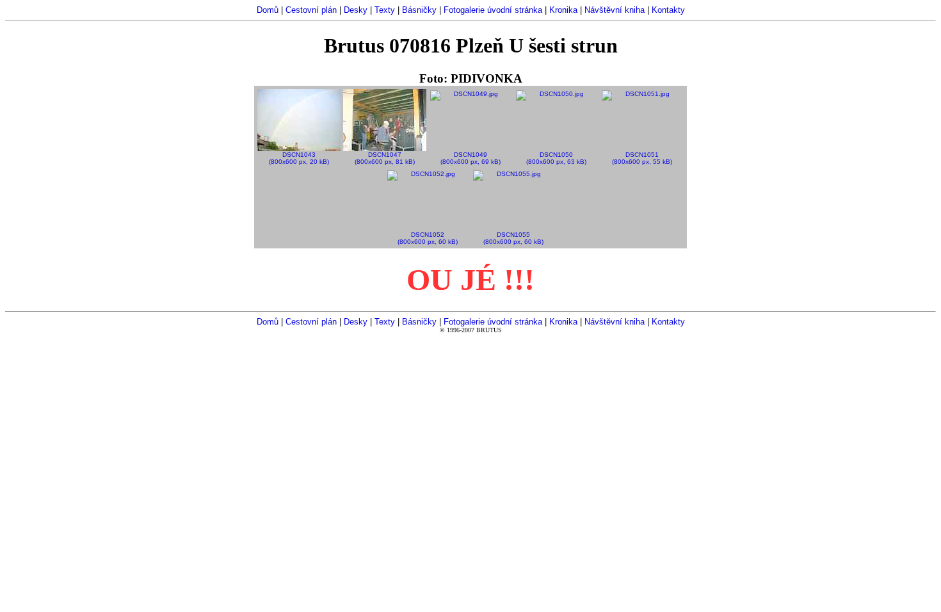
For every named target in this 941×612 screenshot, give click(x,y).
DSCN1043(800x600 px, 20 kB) (299, 158)
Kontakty (668, 10)
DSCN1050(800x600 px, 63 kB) (556, 158)
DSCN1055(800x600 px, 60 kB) (513, 238)
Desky (355, 10)
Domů (267, 10)
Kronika (563, 10)
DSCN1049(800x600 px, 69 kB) (470, 158)
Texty (384, 10)
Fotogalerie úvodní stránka (493, 10)
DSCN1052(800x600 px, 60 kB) (428, 238)
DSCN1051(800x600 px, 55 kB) (642, 158)
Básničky (419, 10)
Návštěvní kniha (614, 10)
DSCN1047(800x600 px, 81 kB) (385, 158)
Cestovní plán (311, 10)
